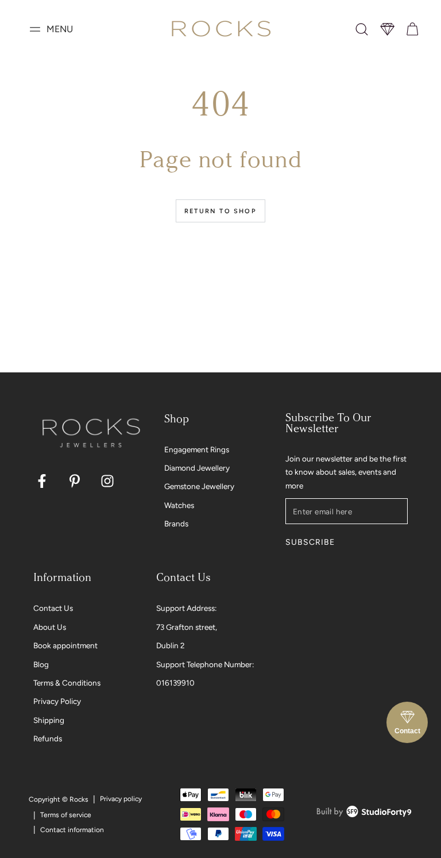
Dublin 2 (170, 645)
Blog (41, 664)
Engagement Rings (196, 449)
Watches (179, 505)
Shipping (48, 720)
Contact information (72, 830)
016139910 (175, 682)
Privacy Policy (57, 701)
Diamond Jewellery (197, 467)
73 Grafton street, (186, 627)
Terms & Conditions (66, 682)
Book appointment (65, 645)
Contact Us (53, 608)
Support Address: (186, 608)
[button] (361, 29)
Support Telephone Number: (205, 664)
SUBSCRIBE (309, 542)
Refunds (47, 738)
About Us (49, 627)
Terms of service (65, 815)
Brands (176, 523)
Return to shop (220, 211)
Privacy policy (121, 799)
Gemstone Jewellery (199, 486)
